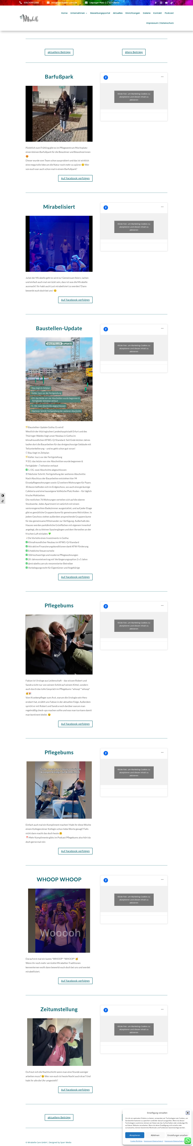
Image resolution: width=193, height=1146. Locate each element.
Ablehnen (155, 1135)
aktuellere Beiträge (59, 52)
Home (64, 13)
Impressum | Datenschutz (160, 23)
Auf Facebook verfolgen (75, 178)
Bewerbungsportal (100, 13)
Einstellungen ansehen (177, 1135)
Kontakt (157, 13)
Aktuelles (118, 13)
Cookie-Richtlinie (136, 1141)
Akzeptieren (134, 1135)
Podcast (169, 13)
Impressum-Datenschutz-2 (153, 1141)
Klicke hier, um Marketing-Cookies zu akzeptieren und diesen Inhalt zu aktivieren (134, 97)
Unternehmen (77, 13)
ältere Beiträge (134, 52)
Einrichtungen (133, 13)
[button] (187, 1113)
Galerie (146, 13)
